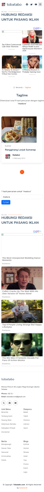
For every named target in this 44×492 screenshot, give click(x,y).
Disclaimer (5, 432)
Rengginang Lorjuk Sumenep (20, 149)
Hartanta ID (23, 488)
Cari (7, 202)
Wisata (26, 452)
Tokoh (25, 416)
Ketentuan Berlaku (8, 424)
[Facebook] (27, 4)
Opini (25, 428)
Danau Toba (6, 448)
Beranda (18, 87)
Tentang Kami (6, 416)
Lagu (25, 472)
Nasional (4, 452)
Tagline (28, 87)
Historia (26, 420)
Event (25, 468)
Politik (3, 460)
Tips (25, 460)
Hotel (25, 456)
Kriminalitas (6, 456)
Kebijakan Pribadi (8, 428)
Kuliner (26, 444)
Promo (26, 464)
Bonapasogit (6, 444)
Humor (26, 448)
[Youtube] (36, 4)
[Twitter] (31, 4)
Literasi (26, 424)
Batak (25, 412)
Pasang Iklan (6, 420)
